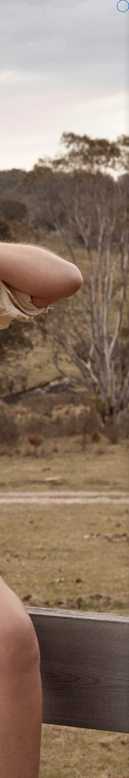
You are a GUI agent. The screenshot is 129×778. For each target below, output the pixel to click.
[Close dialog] (123, 6)
